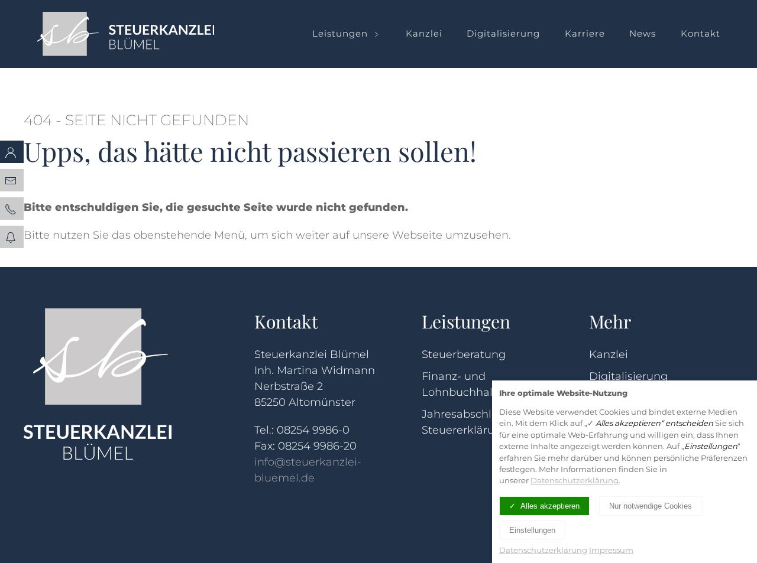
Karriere (585, 33)
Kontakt (700, 33)
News (642, 33)
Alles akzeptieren (550, 506)
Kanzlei (424, 33)
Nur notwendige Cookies (650, 506)
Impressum (611, 550)
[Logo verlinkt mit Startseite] (139, 34)
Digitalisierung (503, 33)
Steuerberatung (464, 354)
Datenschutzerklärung (574, 480)
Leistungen (340, 33)
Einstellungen (532, 530)
